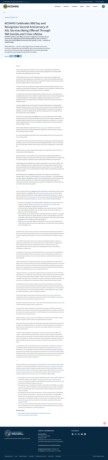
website (49, 208)
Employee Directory (9, 456)
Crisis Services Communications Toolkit (39, 197)
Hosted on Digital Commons (98, 456)
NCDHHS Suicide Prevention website (44, 193)
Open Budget (58, 456)
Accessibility (31, 456)
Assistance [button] (57, 6)
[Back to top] (105, 423)
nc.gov (16, 456)
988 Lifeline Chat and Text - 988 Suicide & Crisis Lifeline (43, 204)
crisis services (38, 199)
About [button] (88, 6)
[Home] (11, 5)
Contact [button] (95, 6)
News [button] (81, 6)
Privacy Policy (51, 456)
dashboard (28, 150)
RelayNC (42, 451)
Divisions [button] (66, 6)
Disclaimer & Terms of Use (41, 456)
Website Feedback (23, 456)
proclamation (42, 176)
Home (4, 12)
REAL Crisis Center (42, 128)
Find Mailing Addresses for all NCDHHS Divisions (49, 445)
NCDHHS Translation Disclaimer (86, 1)
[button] (103, 6)
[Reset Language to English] (96, 2)
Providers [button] (74, 6)
